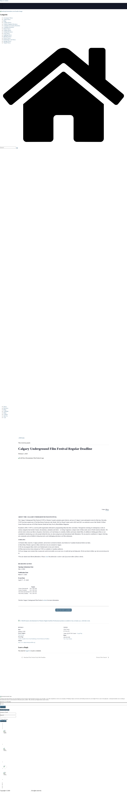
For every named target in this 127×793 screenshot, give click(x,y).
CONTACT (5, 727)
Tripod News (7, 43)
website (45, 600)
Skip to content (4, 0)
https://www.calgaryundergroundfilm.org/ (26, 642)
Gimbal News (7, 30)
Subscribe (3, 706)
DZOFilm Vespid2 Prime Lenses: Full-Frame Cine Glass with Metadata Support (17, 780)
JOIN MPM (5, 728)
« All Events (21, 438)
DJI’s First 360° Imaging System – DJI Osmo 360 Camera (13, 769)
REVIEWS (5, 724)
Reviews (5, 408)
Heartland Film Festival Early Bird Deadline (34, 657)
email (46, 556)
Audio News (6, 19)
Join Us (5, 416)
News (5, 406)
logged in (27, 651)
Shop (4, 413)
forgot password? (8, 717)
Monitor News (7, 36)
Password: (2, 715)
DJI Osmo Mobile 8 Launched (8, 745)
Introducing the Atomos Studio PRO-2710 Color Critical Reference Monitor (16, 762)
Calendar (5, 411)
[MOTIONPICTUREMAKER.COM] (63, 144)
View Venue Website (68, 638)
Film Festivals (21, 635)
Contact (5, 414)
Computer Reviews (8, 27)
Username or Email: (4, 712)
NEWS (4, 723)
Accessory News (8, 18)
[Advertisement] (60, 427)
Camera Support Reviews (10, 24)
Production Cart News (9, 39)
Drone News (6, 29)
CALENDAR (6, 725)
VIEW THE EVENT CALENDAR (63, 610)
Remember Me (5, 719)
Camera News (7, 22)
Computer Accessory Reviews (11, 25)
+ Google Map (79, 633)
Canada (107, 510)
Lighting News (7, 35)
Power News (7, 38)
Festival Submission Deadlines (43, 638)
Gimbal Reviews (8, 32)
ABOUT (5, 726)
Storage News (7, 41)
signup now (2, 717)
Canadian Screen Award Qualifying (29, 638)
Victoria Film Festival (101, 657)
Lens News (6, 33)
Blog (4, 21)
